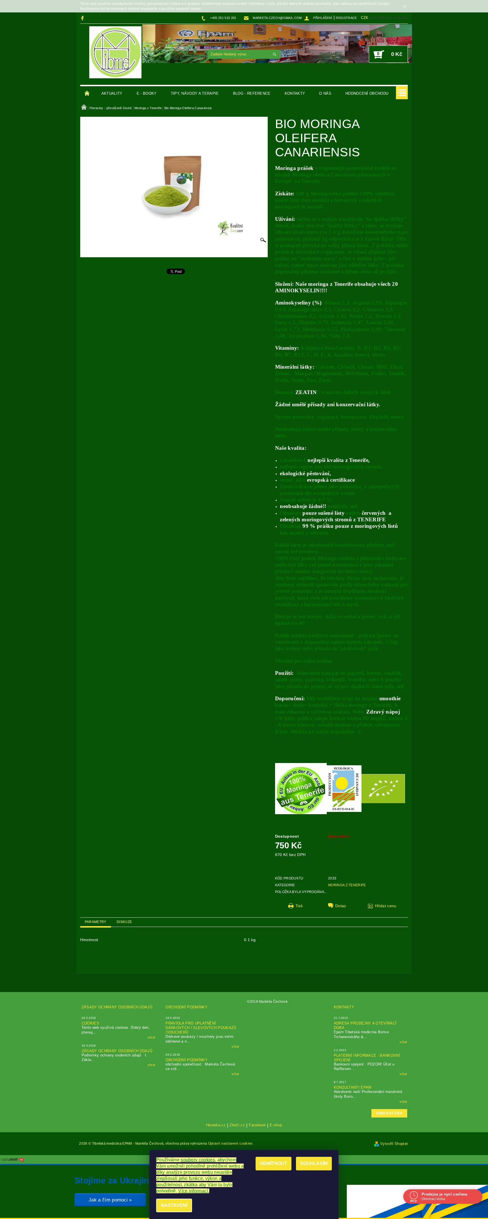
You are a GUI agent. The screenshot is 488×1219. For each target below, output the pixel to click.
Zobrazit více (389, 1113)
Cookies (90, 1023)
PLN (397, 18)
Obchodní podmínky (186, 1007)
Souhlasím (314, 1163)
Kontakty (295, 93)
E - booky (147, 93)
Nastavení (174, 1205)
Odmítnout (273, 1163)
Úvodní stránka (87, 93)
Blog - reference (252, 93)
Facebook (257, 1125)
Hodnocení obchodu (366, 93)
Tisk (299, 906)
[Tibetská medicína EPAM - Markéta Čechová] (115, 52)
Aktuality (112, 93)
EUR (373, 18)
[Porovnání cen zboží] (12, 1159)
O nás (325, 93)
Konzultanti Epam (353, 1087)
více (151, 1037)
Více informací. (193, 1190)
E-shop (276, 1125)
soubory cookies (198, 1159)
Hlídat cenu (385, 906)
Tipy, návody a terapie (195, 93)
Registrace (346, 18)
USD (404, 18)
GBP (381, 18)
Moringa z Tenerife (347, 885)
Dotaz (340, 906)
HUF (389, 18)
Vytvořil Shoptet (394, 1144)
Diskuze (124, 922)
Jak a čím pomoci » (110, 1200)
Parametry (95, 922)
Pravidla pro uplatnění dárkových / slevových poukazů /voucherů (200, 1027)
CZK (365, 18)
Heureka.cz (216, 1125)
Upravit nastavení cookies (230, 1143)
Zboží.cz (237, 1125)
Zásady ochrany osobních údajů (117, 1007)
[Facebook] (83, 18)
